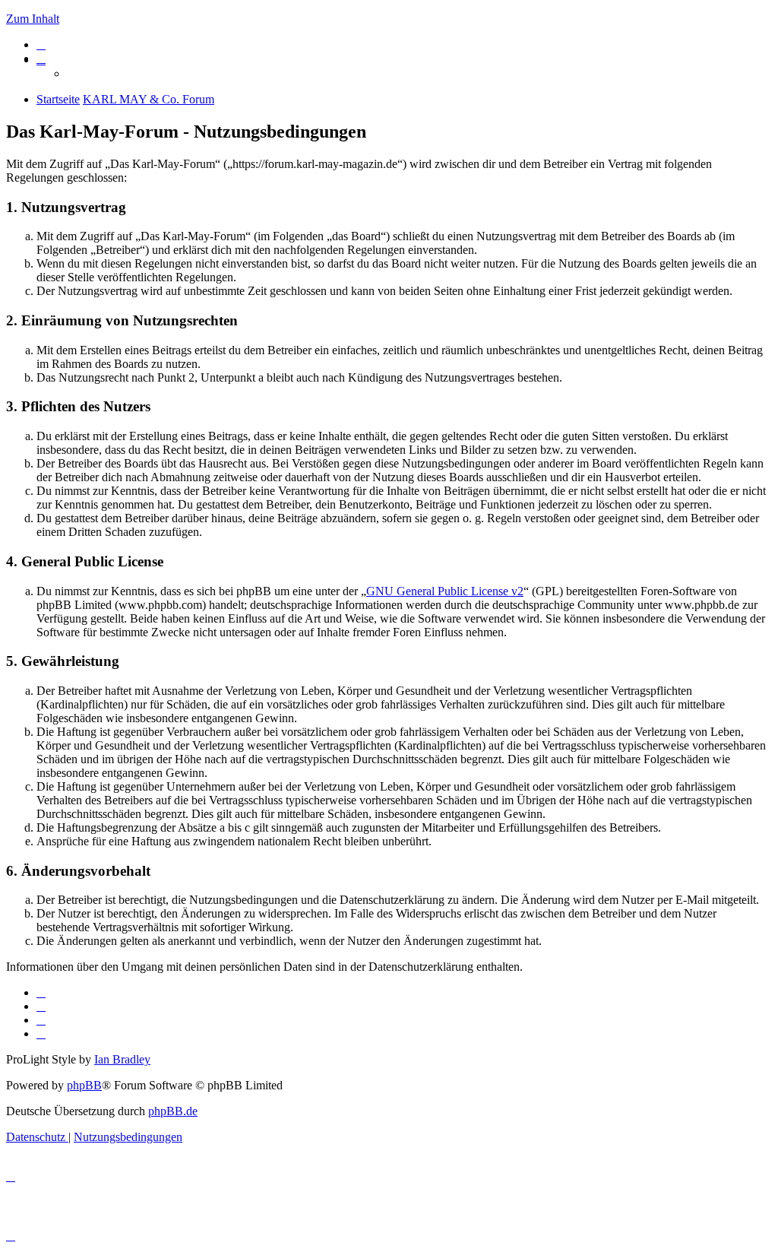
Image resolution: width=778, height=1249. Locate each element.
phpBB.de (173, 1111)
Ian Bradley (122, 1059)
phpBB (84, 1085)
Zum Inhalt (32, 18)
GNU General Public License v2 (444, 591)
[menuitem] (41, 44)
